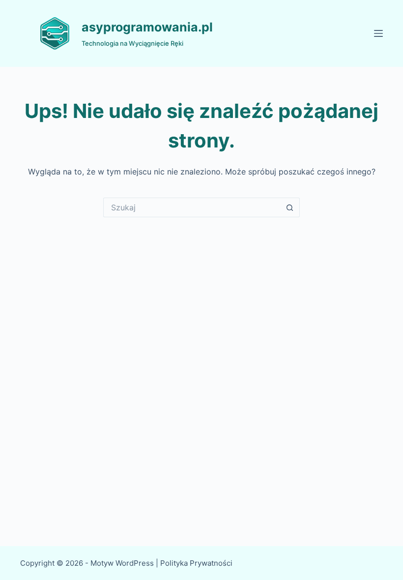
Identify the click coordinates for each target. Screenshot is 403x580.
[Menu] (378, 33)
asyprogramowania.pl (147, 27)
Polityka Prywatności (197, 563)
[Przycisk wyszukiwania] (290, 207)
